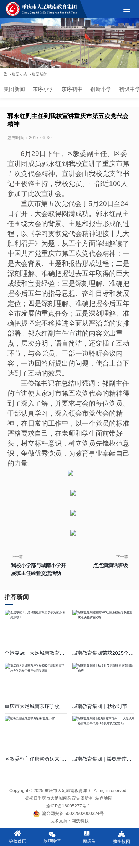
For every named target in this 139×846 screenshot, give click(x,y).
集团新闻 (14, 89)
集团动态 (19, 74)
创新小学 (101, 89)
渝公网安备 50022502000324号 (72, 813)
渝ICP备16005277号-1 (68, 806)
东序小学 (43, 89)
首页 (5, 74)
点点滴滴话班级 (110, 565)
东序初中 (72, 89)
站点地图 (103, 798)
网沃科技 (80, 821)
